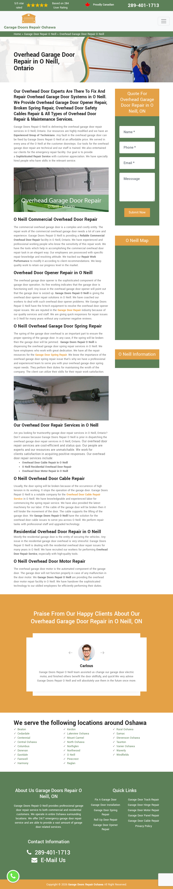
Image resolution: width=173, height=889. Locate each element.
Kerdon (71, 729)
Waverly (121, 750)
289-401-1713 (143, 5)
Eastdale (23, 755)
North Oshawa (75, 742)
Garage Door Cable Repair (143, 821)
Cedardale (24, 734)
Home (17, 34)
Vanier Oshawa (125, 746)
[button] (74, 652)
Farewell (23, 759)
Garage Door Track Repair (143, 800)
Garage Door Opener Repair (105, 827)
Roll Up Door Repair (105, 820)
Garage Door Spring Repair (105, 812)
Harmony (23, 763)
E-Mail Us (53, 860)
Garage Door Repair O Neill (40, 34)
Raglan (71, 763)
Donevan (23, 750)
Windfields (122, 755)
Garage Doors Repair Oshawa (86, 884)
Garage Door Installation (105, 805)
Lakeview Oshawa (78, 734)
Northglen (73, 746)
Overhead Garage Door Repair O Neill (81, 34)
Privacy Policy (143, 826)
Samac (120, 734)
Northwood (73, 750)
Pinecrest (72, 759)
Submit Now (137, 212)
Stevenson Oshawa (128, 738)
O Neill (71, 755)
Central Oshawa (27, 742)
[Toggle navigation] (164, 21)
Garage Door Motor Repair (143, 810)
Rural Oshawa (124, 729)
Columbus (24, 746)
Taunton (121, 742)
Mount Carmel (75, 738)
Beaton (22, 729)
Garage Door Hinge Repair (143, 805)
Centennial (24, 738)
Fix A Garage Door (105, 800)
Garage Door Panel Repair (143, 815)
